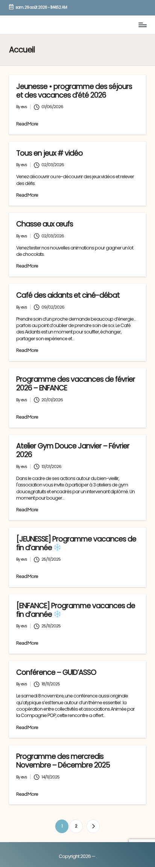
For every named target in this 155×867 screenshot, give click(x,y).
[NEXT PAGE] (93, 826)
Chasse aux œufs (44, 224)
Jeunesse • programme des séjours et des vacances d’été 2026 (74, 90)
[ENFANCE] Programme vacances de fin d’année (75, 610)
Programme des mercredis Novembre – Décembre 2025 (63, 760)
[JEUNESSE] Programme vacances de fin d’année (76, 543)
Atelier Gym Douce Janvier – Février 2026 (72, 450)
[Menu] (142, 25)
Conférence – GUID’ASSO (56, 672)
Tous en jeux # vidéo (49, 153)
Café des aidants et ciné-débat (68, 295)
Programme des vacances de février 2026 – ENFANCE (75, 383)
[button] (93, 826)
